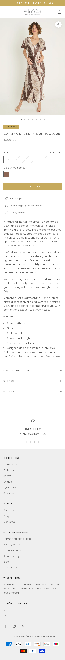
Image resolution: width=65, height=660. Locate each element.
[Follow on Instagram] (14, 626)
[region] (32, 427)
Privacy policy (11, 544)
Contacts (9, 521)
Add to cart (32, 186)
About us (9, 510)
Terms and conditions (17, 539)
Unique (7, 481)
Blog (6, 516)
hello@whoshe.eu (50, 356)
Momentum (10, 464)
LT (4, 610)
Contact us (10, 567)
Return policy (11, 556)
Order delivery (12, 550)
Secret (7, 476)
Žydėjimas (9, 487)
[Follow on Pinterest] (23, 626)
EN (4, 615)
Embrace (9, 470)
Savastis (8, 493)
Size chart (56, 152)
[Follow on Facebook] (5, 626)
